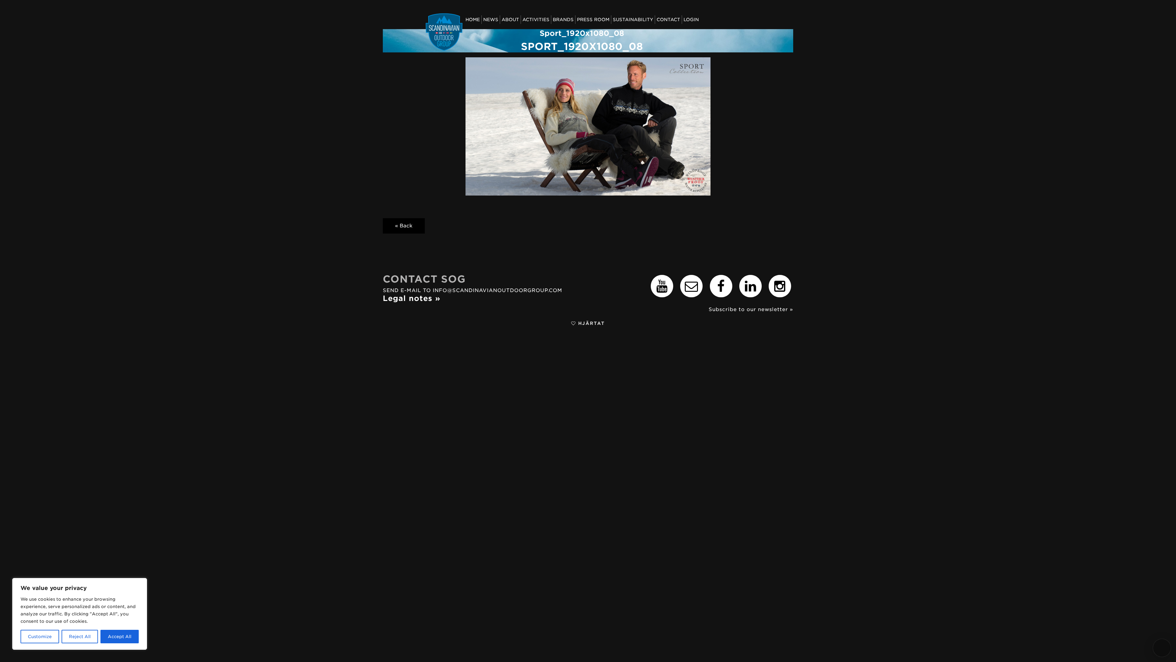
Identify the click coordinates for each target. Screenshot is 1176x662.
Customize (40, 636)
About (510, 19)
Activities (535, 19)
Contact (668, 19)
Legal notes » (411, 298)
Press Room (593, 19)
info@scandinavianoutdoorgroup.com (497, 290)
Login (691, 19)
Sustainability (633, 19)
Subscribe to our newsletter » (751, 309)
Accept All (119, 636)
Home (473, 19)
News (490, 19)
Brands (563, 19)
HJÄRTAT (590, 323)
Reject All (80, 636)
